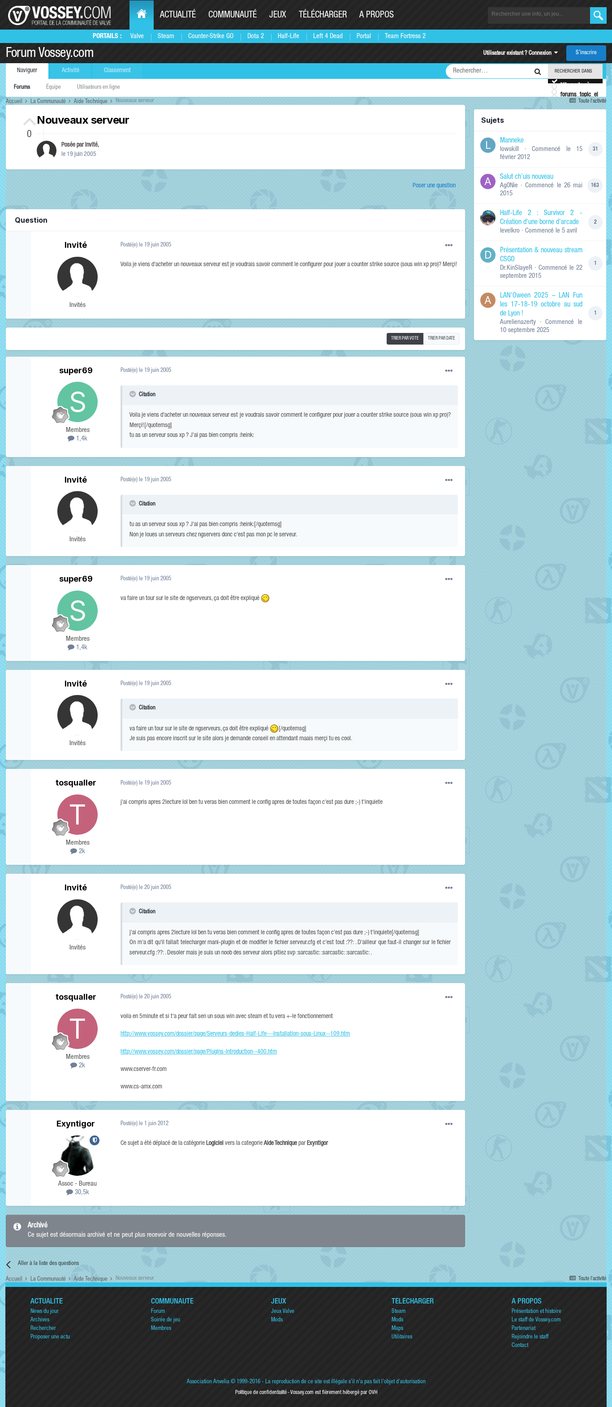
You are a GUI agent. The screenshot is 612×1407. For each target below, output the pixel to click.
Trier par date (441, 339)
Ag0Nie (509, 185)
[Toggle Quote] (133, 393)
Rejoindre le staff (530, 1337)
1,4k (80, 439)
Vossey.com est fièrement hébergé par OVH (333, 1392)
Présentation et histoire (536, 1312)
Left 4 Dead (328, 36)
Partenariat (523, 1329)
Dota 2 (255, 36)
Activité (70, 71)
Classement (117, 71)
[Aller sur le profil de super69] (77, 402)
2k (81, 851)
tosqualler (76, 782)
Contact (520, 1346)
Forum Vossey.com (50, 54)
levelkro (510, 231)
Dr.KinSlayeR (516, 268)
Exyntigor (75, 1123)
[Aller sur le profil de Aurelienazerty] (488, 300)
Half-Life (288, 36)
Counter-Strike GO (210, 36)
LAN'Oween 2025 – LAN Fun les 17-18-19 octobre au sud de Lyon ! (541, 305)
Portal (364, 36)
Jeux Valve (282, 1312)
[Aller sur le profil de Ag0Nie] (488, 181)
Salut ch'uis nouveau (526, 177)
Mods (277, 1320)
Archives (39, 1320)
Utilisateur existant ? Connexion (518, 53)
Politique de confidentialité (261, 1392)
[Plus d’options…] (449, 245)
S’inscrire (586, 53)
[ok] (598, 15)
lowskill (509, 149)
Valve (137, 36)
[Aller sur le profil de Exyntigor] (77, 1155)
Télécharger (323, 15)
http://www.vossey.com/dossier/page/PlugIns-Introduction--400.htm (199, 1052)
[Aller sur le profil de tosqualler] (77, 814)
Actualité (178, 15)
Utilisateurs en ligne (98, 88)
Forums (22, 88)
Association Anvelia (208, 1382)
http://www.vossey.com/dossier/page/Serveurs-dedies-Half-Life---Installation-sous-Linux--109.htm (235, 1034)
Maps (397, 1329)
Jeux (277, 15)
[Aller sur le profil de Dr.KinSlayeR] (488, 255)
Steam (166, 36)
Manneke (512, 141)
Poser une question (434, 186)
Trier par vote (405, 339)
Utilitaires (402, 1337)
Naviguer (27, 71)
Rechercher (43, 1329)
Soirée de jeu (165, 1320)
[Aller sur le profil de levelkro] (488, 217)
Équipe (53, 88)
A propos (376, 15)
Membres (161, 1329)
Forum (158, 1312)
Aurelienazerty (518, 322)
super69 (76, 370)
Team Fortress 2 (405, 36)
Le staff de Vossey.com (536, 1320)
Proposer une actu (50, 1337)
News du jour (44, 1312)
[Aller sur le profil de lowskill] (488, 145)
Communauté (232, 15)
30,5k (81, 1192)
